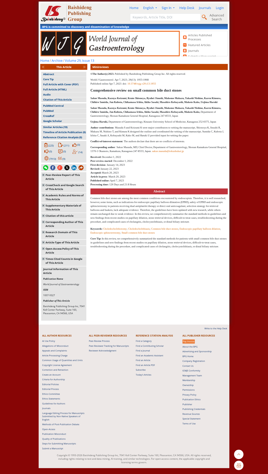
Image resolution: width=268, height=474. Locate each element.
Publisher (187, 404)
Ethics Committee (51, 393)
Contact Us (187, 365)
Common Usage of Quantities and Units (62, 360)
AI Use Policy (48, 340)
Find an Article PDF (145, 365)
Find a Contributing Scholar (150, 345)
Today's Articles (143, 374)
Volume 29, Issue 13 (79, 60)
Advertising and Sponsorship (197, 351)
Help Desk (186, 8)
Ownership (188, 385)
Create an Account (51, 374)
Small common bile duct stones (138, 232)
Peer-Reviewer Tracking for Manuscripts (109, 345)
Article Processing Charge (54, 355)
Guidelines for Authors (53, 403)
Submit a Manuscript (52, 448)
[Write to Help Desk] (238, 465)
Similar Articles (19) (55, 127)
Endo (200, 228)
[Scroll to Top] (238, 454)
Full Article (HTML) (55, 89)
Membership (188, 380)
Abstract (48, 74)
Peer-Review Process (99, 340)
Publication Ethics (191, 399)
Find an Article (143, 360)
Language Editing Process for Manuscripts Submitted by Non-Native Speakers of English (63, 416)
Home (134, 8)
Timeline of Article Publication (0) (64, 132)
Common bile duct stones (164, 228)
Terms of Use (189, 423)
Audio (47, 94)
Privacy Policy (189, 394)
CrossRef (48, 116)
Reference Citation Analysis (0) (62, 137)
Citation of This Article (57, 99)
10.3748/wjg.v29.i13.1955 (142, 83)
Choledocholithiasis (139, 228)
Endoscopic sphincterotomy (105, 232)
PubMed (48, 111)
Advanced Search (217, 17)
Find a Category (144, 340)
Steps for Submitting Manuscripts (59, 443)
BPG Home (187, 356)
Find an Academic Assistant (149, 355)
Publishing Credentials (193, 409)
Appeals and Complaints (54, 350)
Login (220, 8)
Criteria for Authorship (53, 379)
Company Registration (193, 360)
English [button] (149, 8)
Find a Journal (143, 350)
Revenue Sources (191, 413)
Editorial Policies (50, 384)
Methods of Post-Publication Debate (60, 424)
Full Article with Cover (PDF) (60, 84)
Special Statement (191, 418)
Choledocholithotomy (115, 228)
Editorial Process (50, 389)
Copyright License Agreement (57, 365)
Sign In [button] (167, 8)
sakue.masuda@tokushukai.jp (168, 151)
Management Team (192, 375)
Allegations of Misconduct (55, 345)
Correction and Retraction (55, 369)
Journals (205, 8)
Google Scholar (52, 121)
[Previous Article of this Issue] (43, 67)
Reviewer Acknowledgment (102, 350)
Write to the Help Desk (215, 328)
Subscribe (141, 369)
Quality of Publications (54, 438)
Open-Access (48, 429)
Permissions (188, 389)
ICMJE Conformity (191, 370)
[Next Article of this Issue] (84, 67)
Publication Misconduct (54, 433)
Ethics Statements (51, 398)
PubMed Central (53, 105)
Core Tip (48, 79)
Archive (57, 60)
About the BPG (190, 346)
